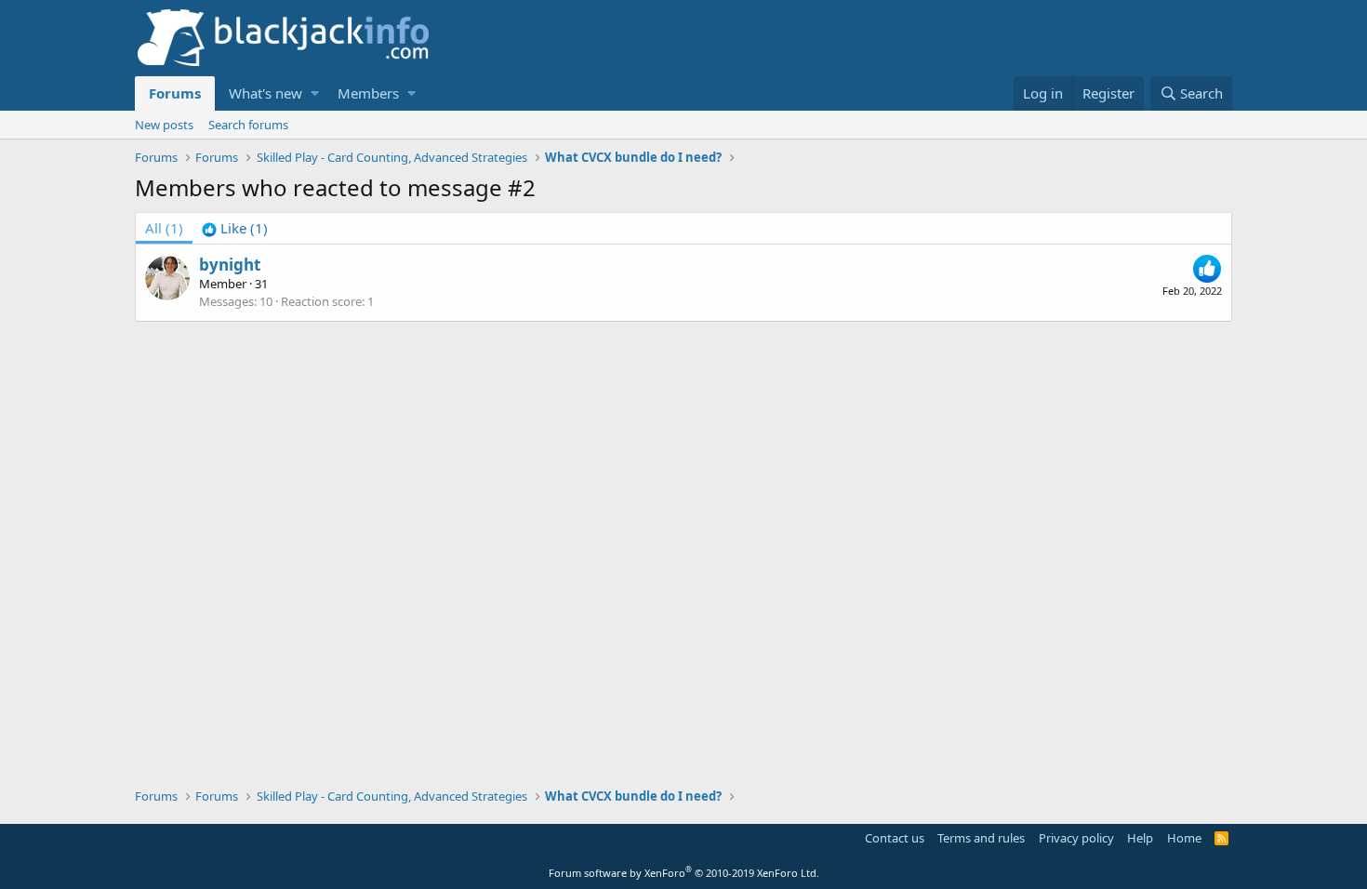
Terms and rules (981, 837)
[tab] (234, 228)
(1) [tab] (164, 228)
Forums (175, 93)
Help (1140, 837)
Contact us (894, 837)
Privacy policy (1076, 837)
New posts (164, 124)
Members (368, 93)
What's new (265, 93)
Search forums (248, 124)
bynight (229, 264)
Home (1184, 837)
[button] (315, 93)
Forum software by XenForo (684, 873)
